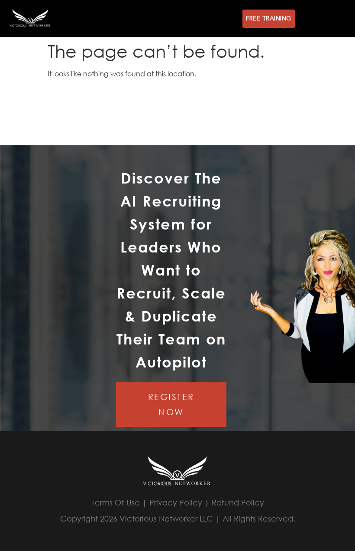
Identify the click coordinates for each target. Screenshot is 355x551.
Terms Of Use (115, 502)
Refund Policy (238, 502)
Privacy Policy (175, 502)
